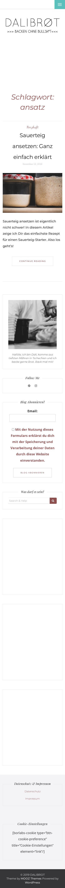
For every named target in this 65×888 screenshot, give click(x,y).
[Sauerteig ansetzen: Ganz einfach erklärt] (32, 192)
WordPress (32, 882)
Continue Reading (32, 261)
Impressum (32, 798)
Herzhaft (32, 127)
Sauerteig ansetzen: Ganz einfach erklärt (32, 146)
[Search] (53, 501)
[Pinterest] (29, 385)
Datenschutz (33, 791)
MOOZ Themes (31, 878)
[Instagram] (36, 385)
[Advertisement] (32, 59)
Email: (32, 411)
